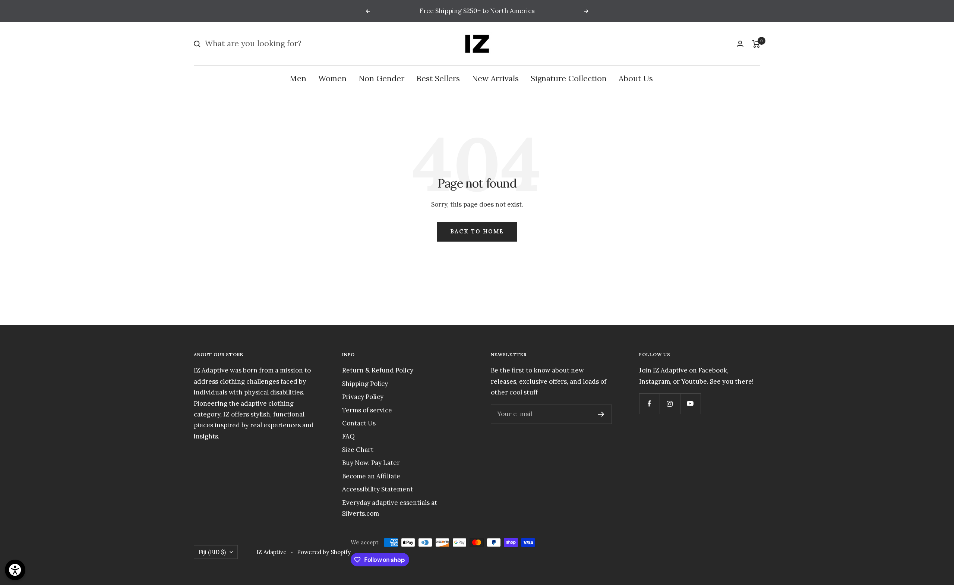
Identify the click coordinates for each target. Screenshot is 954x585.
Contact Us (359, 423)
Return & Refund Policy (377, 370)
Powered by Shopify (324, 552)
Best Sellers (438, 79)
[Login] (740, 44)
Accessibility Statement (377, 489)
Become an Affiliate (371, 476)
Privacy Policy (362, 397)
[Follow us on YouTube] (690, 403)
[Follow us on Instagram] (670, 403)
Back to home (477, 231)
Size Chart (357, 450)
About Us (636, 79)
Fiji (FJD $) (212, 552)
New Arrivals (495, 79)
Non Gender (381, 79)
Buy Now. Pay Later (371, 463)
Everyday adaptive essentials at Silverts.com (389, 508)
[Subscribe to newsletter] (601, 414)
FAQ (348, 436)
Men (298, 79)
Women (332, 79)
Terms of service (367, 410)
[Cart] (756, 44)
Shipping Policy (365, 384)
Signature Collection (569, 79)
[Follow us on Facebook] (649, 403)
